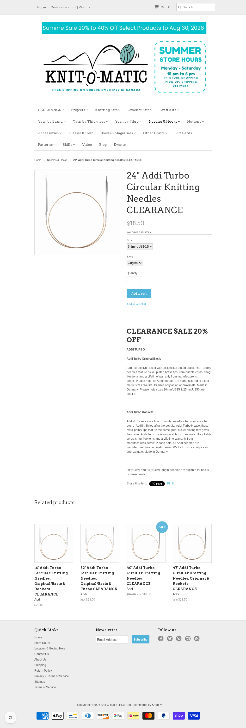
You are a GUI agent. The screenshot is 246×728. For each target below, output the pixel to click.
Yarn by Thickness (89, 121)
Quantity (132, 273)
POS (122, 705)
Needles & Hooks (163, 121)
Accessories (48, 133)
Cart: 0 (165, 7)
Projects (78, 110)
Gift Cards (183, 133)
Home (38, 637)
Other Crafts (154, 133)
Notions (194, 121)
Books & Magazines (117, 133)
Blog (103, 144)
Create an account (63, 7)
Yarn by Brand (50, 121)
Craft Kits (168, 110)
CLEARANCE (50, 110)
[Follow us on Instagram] (188, 640)
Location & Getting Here (50, 648)
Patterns (45, 144)
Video (87, 144)
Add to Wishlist (136, 304)
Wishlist (85, 7)
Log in (41, 7)
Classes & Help (81, 133)
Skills (68, 144)
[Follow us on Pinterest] (179, 640)
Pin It (170, 483)
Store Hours (42, 643)
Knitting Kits (106, 110)
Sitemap (39, 681)
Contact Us (41, 654)
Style (130, 256)
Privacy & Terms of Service (51, 676)
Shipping (40, 665)
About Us (40, 659)
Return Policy (43, 670)
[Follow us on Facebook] (161, 640)
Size (129, 240)
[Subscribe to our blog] (197, 640)
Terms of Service (45, 687)
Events (120, 144)
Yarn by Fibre (127, 121)
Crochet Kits (139, 110)
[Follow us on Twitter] (170, 640)
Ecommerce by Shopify (147, 705)
